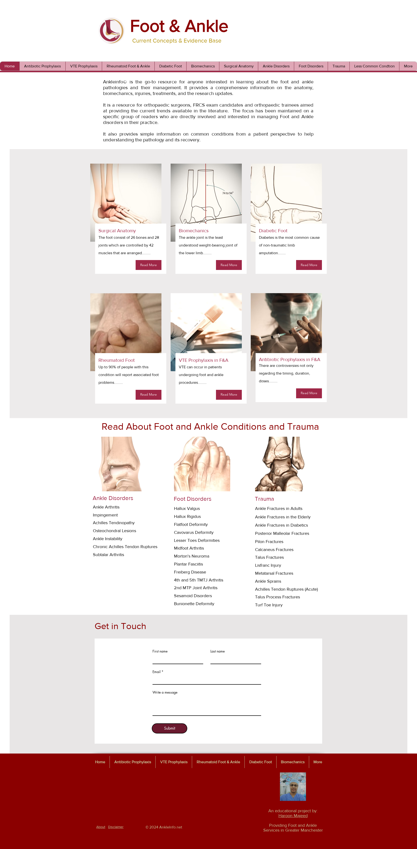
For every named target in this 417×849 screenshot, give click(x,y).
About (100, 827)
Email (156, 672)
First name (160, 651)
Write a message (165, 692)
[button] (276, 66)
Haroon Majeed (293, 815)
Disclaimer (116, 827)
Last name (217, 651)
